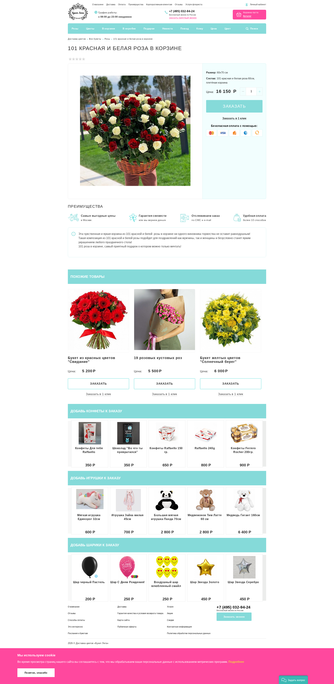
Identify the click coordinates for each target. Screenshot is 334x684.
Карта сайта (123, 620)
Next (195, 130)
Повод (184, 28)
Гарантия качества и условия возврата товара (140, 613)
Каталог (247, 16)
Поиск (254, 28)
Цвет (228, 28)
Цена (214, 28)
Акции (170, 613)
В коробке (129, 28)
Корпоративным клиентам (159, 4)
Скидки (170, 620)
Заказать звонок (234, 616)
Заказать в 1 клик (234, 118)
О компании (73, 607)
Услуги (170, 607)
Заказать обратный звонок (183, 18)
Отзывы (179, 4)
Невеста (167, 28)
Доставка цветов (84, 643)
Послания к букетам (78, 633)
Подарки (149, 28)
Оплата (122, 4)
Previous (74, 130)
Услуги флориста (193, 4)
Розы (75, 28)
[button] (264, 444)
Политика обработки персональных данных (188, 633)
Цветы (90, 28)
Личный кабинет (258, 4)
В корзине (108, 28)
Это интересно (75, 627)
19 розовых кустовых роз (158, 358)
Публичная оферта (126, 627)
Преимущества (135, 4)
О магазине (98, 4)
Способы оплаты (76, 620)
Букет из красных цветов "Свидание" (91, 360)
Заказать (234, 106)
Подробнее (236, 661)
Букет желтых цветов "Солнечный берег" (220, 360)
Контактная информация (179, 627)
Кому (199, 28)
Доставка (110, 4)
